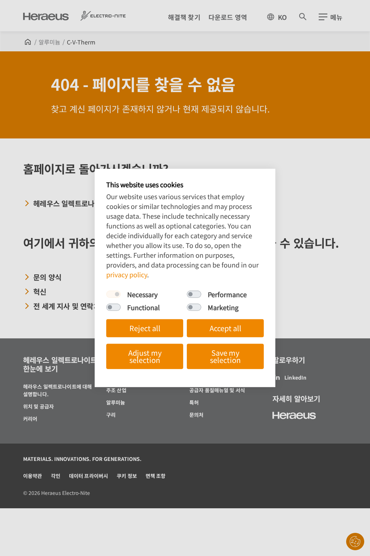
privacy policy (126, 274)
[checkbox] (113, 294)
